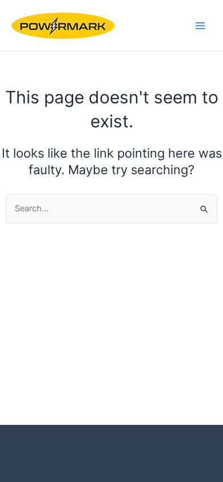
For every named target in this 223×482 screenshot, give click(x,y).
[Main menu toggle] (200, 25)
